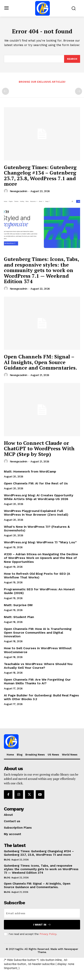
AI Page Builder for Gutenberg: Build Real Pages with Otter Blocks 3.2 (41, 697)
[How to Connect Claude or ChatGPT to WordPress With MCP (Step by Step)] (42, 409)
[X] (29, 794)
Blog (7, 859)
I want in (39, 924)
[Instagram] (18, 794)
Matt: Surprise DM (18, 605)
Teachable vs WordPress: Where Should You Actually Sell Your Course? (38, 665)
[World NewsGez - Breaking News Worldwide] (42, 8)
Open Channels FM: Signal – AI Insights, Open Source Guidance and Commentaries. (40, 362)
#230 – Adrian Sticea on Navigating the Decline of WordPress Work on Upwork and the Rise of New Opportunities (41, 557)
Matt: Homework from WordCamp (30, 471)
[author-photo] (6, 191)
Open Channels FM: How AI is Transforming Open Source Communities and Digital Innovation (37, 632)
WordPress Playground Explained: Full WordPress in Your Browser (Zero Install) (36, 512)
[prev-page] (5, 91)
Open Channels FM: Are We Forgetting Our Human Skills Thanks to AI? (37, 681)
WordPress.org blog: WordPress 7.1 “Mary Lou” (40, 542)
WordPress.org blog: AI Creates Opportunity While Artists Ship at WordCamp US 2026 (38, 497)
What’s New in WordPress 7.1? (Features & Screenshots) (37, 528)
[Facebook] (8, 794)
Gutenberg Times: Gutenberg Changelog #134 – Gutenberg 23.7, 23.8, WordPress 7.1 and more (40, 175)
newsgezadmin (18, 191)
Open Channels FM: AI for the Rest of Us (36, 483)
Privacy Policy (47, 934)
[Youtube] (40, 794)
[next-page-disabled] (78, 91)
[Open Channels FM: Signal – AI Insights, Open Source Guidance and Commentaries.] (42, 323)
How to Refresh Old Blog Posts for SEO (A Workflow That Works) (37, 575)
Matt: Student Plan (19, 617)
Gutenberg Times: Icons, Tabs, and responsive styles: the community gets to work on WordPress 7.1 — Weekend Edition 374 (41, 270)
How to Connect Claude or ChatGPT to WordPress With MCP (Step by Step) (39, 448)
